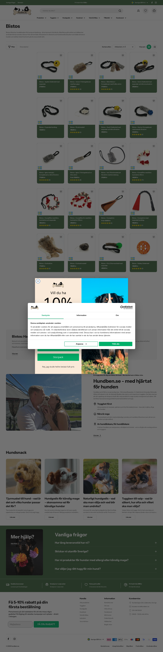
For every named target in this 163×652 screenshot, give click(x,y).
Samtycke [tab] (46, 315)
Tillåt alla (115, 344)
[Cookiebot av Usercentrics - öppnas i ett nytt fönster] (122, 307)
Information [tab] (81, 315)
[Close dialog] (38, 281)
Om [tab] (117, 315)
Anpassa (79, 344)
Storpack (58, 357)
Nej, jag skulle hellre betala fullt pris (58, 366)
